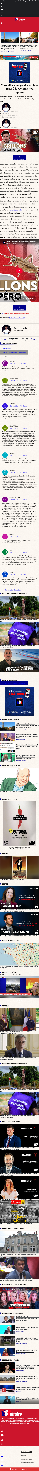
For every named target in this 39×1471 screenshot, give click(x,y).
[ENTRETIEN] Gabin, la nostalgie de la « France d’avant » (16, 1223)
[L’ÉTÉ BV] (19, 935)
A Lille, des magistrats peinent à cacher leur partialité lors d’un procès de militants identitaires (10, 47)
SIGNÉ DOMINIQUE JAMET (11, 766)
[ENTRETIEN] (17, 1148)
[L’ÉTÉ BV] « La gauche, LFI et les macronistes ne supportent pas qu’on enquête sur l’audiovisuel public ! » (19, 910)
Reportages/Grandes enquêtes (14, 594)
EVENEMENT (14, 115)
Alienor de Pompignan (21, 729)
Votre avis (6, 1006)
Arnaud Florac (19, 1322)
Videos (9, 115)
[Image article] (10, 37)
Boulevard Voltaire (21, 760)
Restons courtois (9, 799)
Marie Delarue (19, 750)
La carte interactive (10, 940)
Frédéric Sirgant (20, 1331)
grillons (5, 117)
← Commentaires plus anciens (12, 590)
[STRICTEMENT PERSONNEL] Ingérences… (12, 791)
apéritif (13, 117)
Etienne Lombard (20, 739)
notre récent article (16, 210)
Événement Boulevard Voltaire (14, 1285)
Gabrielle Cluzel (20, 1370)
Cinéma (5, 853)
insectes (9, 117)
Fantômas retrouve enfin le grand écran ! (12, 879)
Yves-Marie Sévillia (21, 1353)
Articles (5, 115)
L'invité (5, 884)
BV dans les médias (9, 972)
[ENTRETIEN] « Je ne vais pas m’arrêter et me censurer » (16, 1199)
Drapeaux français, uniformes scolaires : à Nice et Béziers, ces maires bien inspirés (29, 46)
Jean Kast (18, 1391)
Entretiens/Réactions (11, 1122)
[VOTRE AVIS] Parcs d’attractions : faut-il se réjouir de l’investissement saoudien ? (16, 1032)
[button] (19, 674)
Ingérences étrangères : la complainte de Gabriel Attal (16, 1280)
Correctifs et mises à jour (13, 1228)
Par (7, 51)
